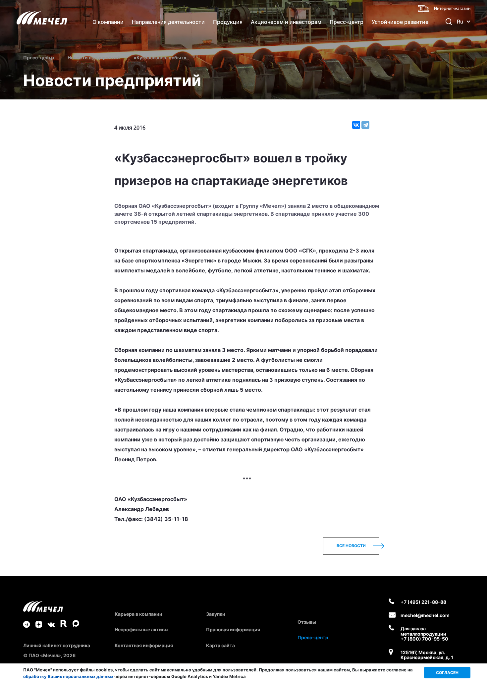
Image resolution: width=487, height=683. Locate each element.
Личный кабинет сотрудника (56, 645)
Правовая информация (233, 629)
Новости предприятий (94, 57)
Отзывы (307, 622)
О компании (108, 22)
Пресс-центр (346, 22)
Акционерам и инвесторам (286, 22)
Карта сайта (220, 645)
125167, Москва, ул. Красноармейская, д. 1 (427, 655)
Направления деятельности (168, 22)
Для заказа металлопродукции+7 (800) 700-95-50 (424, 633)
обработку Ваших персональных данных (68, 676)
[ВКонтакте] (356, 125)
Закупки (215, 614)
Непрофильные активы (141, 629)
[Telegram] (365, 125)
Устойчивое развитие (400, 22)
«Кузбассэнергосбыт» (160, 57)
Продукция (228, 22)
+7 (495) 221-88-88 (423, 601)
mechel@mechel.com (425, 615)
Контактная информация (144, 645)
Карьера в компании (138, 614)
